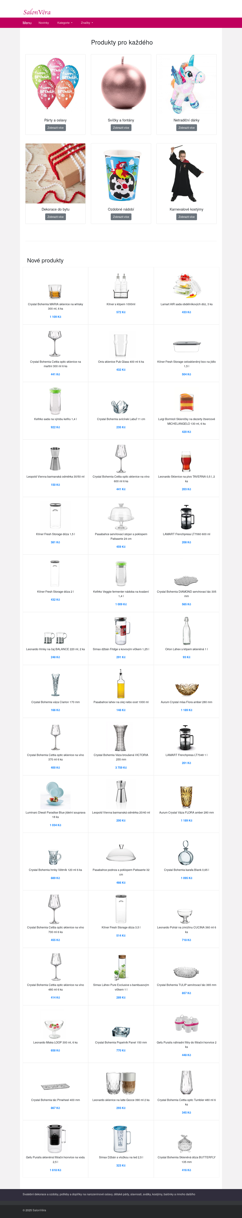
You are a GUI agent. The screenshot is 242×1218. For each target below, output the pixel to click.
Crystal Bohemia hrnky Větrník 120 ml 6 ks (55, 870)
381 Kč (55, 542)
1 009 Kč (121, 604)
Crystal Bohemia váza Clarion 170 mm (55, 702)
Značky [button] (86, 23)
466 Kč (121, 882)
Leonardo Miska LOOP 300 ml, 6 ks (55, 1042)
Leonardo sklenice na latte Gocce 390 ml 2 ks (121, 1100)
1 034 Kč (55, 825)
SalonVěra (39, 1210)
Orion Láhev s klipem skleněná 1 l (186, 649)
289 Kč (121, 997)
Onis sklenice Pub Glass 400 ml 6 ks (121, 362)
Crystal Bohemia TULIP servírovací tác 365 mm (186, 985)
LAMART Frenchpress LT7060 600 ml (186, 534)
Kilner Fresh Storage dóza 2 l (55, 591)
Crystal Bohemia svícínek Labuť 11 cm (121, 419)
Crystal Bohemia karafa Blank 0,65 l (186, 870)
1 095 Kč (186, 878)
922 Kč (55, 427)
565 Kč (186, 604)
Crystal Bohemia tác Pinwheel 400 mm (55, 1100)
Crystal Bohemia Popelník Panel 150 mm (121, 1042)
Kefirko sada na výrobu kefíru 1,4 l (55, 419)
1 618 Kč (55, 1170)
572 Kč (121, 312)
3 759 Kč (121, 767)
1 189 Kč (186, 710)
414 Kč (55, 997)
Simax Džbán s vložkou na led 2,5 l (121, 1157)
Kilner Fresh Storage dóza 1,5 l (55, 534)
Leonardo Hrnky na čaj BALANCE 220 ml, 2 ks (55, 649)
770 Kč (121, 1050)
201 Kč (186, 763)
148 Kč (121, 710)
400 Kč (55, 767)
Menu (27, 22)
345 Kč (186, 1112)
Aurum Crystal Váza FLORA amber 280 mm (186, 812)
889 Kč (55, 878)
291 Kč (121, 657)
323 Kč (121, 1165)
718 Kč (186, 940)
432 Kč (121, 370)
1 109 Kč (55, 317)
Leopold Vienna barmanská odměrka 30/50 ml (56, 476)
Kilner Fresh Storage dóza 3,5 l (121, 927)
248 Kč (55, 657)
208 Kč (186, 542)
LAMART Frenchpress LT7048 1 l (186, 755)
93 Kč (186, 657)
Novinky (44, 23)
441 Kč (55, 374)
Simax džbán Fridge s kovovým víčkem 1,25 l (121, 649)
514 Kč (121, 935)
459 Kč (121, 547)
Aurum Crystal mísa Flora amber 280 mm (186, 702)
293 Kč (121, 1108)
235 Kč (121, 427)
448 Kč (186, 1055)
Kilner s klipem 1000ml (121, 304)
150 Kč (55, 485)
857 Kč (186, 993)
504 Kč (186, 374)
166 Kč (55, 710)
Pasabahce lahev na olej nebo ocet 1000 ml (121, 702)
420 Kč (186, 432)
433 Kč (186, 312)
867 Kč (55, 1108)
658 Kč (55, 1050)
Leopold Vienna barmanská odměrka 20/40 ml (121, 812)
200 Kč (121, 820)
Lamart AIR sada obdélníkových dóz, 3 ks (187, 304)
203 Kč (186, 489)
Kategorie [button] (63, 23)
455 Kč (55, 940)
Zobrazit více (55, 128)
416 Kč (186, 1170)
